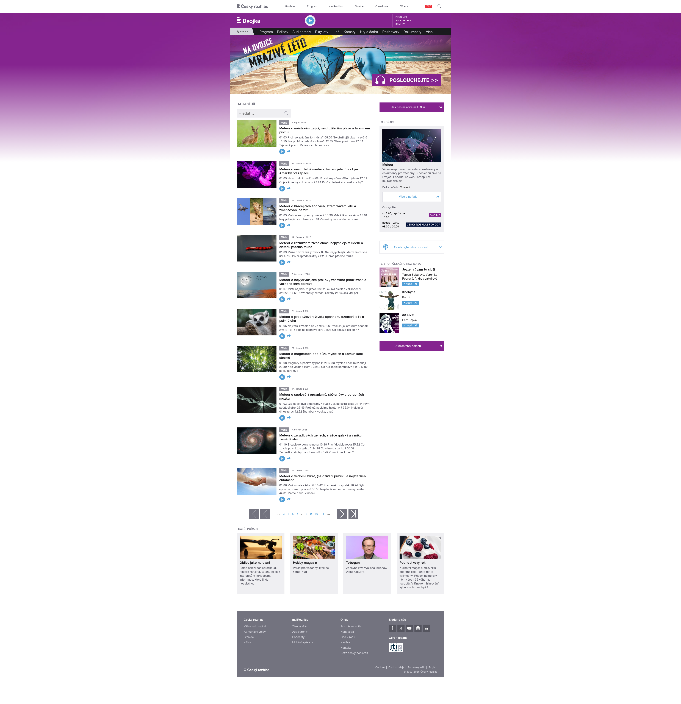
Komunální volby (255, 631)
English (433, 667)
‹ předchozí (265, 514)
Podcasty (298, 637)
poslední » (353, 514)
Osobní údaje (396, 667)
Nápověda (347, 631)
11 (322, 514)
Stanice (359, 6)
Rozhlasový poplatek (354, 653)
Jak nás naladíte (351, 626)
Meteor (387, 164)
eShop (248, 642)
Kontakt (345, 647)
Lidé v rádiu (348, 637)
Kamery (400, 24)
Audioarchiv (403, 20)
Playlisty (321, 32)
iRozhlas (290, 6)
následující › (342, 514)
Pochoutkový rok (413, 562)
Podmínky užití (416, 667)
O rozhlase (381, 6)
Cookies (380, 667)
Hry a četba (369, 32)
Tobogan (353, 562)
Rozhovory (390, 32)
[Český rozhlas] (252, 6)
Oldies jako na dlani (255, 562)
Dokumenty (412, 32)
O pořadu (388, 122)
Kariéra (345, 642)
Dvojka (435, 215)
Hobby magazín (305, 562)
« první (254, 514)
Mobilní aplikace (302, 642)
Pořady (282, 32)
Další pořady (248, 529)
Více (431, 32)
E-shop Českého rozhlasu (401, 263)
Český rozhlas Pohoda (423, 224)
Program (312, 6)
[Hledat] (439, 6)
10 (316, 514)
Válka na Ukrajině (255, 626)
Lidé (336, 32)
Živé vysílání (300, 626)
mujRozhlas (336, 6)
